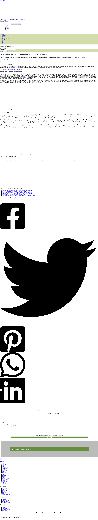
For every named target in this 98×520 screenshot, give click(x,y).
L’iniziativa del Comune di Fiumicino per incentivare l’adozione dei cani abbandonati (20, 428)
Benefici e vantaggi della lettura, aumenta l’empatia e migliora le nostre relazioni (24, 154)
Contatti (3, 507)
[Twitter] (48, 277)
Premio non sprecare (5, 440)
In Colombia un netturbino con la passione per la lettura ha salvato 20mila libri (16, 191)
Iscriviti (49, 437)
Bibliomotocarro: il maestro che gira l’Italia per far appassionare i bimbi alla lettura (17, 193)
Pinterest (16, 201)
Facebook (8, 201)
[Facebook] (48, 216)
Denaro (7, 27)
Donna (3, 37)
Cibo (7, 26)
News (3, 34)
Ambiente (4, 35)
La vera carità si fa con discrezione (11, 425)
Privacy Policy (4, 510)
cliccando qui (15, 199)
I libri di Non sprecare (6, 502)
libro (28, 76)
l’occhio (27, 117)
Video (3, 493)
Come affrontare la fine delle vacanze (11, 424)
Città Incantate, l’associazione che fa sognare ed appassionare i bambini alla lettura (17, 192)
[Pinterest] (48, 339)
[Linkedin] (48, 390)
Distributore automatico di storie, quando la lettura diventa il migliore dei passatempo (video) (18, 190)
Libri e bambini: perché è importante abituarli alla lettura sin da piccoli (14, 194)
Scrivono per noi (5, 501)
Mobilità (3, 491)
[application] (10, 23)
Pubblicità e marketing (6, 509)
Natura (57, 114)
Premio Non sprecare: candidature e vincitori (21, 449)
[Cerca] (15, 21)
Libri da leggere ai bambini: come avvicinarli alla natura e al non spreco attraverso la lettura (18, 195)
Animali (3, 36)
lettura (4, 161)
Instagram (12, 201)
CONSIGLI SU (6, 23)
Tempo (7, 30)
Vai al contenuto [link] (3, 0)
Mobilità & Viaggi (5, 38)
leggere (22, 76)
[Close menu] (1, 459)
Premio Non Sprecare (6, 494)
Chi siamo (4, 499)
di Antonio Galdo (4, 408)
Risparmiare (4, 41)
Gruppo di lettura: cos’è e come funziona (14, 69)
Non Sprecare (2, 461)
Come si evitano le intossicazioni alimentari (12, 426)
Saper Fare (4, 43)
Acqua (7, 25)
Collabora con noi (5, 508)
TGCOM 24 (17, 17)
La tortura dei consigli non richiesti (51, 413)
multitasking (84, 125)
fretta (31, 80)
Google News (10, 200)
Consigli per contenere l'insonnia (10, 427)
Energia (7, 28)
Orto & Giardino (5, 39)
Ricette (3, 40)
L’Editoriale (4, 488)
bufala (30, 158)
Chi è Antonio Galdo (6, 500)
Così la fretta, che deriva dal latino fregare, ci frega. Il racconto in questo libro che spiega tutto (26, 109)
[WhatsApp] (48, 365)
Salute (7, 29)
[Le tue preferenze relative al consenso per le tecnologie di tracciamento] (1, 390)
